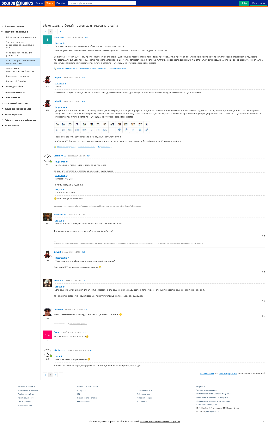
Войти (244, 3)
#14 (88, 156)
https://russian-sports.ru (78, 324)
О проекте (200, 386)
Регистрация (258, 3)
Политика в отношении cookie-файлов (212, 397)
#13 (83, 101)
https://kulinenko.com (133, 206)
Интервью (81, 390)
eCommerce (142, 401)
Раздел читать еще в (105, 147)
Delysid (58, 43)
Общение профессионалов (17, 108)
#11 (86, 37)
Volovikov (58, 309)
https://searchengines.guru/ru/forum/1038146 (114, 243)
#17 (85, 280)
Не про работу (11, 125)
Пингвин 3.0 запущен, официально (93, 68)
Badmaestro (60, 214)
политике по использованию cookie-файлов (160, 421)
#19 (84, 332)
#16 (83, 252)
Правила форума (25, 405)
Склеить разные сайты (86, 147)
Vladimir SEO (60, 155)
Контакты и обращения (206, 404)
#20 (91, 350)
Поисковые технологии (17, 76)
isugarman (59, 37)
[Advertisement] (134, 14)
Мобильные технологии (87, 386)
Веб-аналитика (83, 401)
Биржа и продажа (13, 114)
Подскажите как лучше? (117, 68)
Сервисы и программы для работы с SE (19, 54)
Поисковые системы (14, 26)
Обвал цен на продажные (66, 147)
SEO (78, 394)
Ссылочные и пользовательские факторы (20, 69)
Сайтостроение (12, 97)
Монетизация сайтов (14, 92)
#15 (88, 214)
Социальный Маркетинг (16, 103)
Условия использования (206, 390)
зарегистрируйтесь (228, 373)
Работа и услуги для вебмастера (20, 119)
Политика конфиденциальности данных (213, 393)
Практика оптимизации (16, 31)
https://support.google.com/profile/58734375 (92, 206)
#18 (85, 309)
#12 (83, 77)
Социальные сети (144, 390)
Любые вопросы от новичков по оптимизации (20, 62)
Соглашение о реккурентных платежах (213, 401)
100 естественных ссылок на (67, 68)
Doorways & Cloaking (16, 81)
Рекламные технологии (87, 398)
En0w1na (59, 83)
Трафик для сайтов (13, 86)
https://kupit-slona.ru (72, 243)
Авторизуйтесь (207, 373)
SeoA (56, 332)
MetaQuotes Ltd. (213, 411)
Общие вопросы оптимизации (21, 37)
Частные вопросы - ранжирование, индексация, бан (20, 45)
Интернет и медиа (144, 398)
